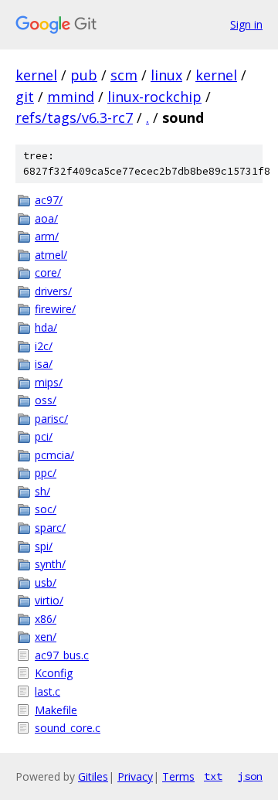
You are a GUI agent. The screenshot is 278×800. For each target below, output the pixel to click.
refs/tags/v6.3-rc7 (74, 117)
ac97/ (49, 199)
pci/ (44, 436)
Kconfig (54, 673)
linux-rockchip (154, 96)
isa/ (44, 363)
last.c (47, 691)
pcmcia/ (54, 455)
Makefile (56, 710)
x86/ (45, 618)
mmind (70, 96)
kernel (36, 75)
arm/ (47, 236)
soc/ (45, 509)
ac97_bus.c (62, 655)
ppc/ (45, 472)
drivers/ (53, 291)
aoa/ (46, 218)
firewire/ (55, 308)
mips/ (49, 382)
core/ (48, 272)
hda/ (46, 327)
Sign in (246, 24)
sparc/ (50, 527)
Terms (178, 776)
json (250, 776)
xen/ (45, 636)
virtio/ (49, 600)
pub (83, 75)
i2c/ (44, 346)
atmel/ (51, 254)
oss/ (45, 400)
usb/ (45, 582)
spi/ (44, 546)
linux (166, 75)
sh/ (42, 491)
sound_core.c (67, 727)
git (24, 96)
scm (123, 75)
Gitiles (93, 776)
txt (213, 776)
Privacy (135, 776)
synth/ (50, 564)
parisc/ (51, 418)
